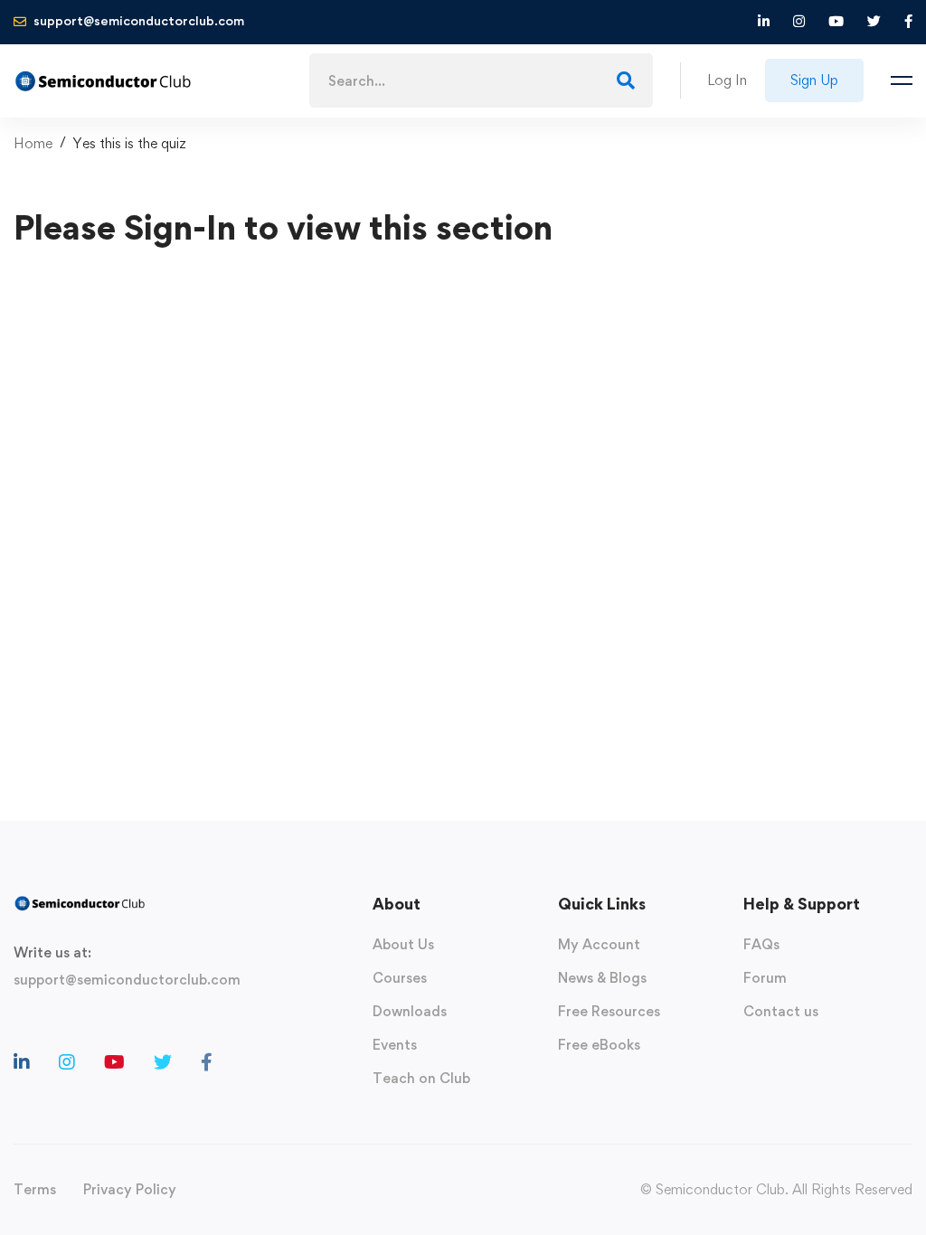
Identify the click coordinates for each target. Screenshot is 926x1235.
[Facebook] (206, 1062)
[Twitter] (163, 1062)
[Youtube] (114, 1062)
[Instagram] (67, 1062)
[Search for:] (481, 81)
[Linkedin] (22, 1062)
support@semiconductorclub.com (127, 979)
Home (33, 143)
